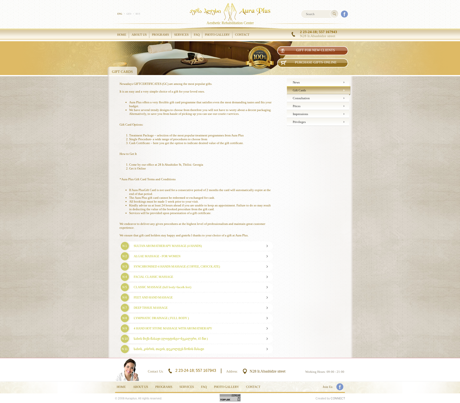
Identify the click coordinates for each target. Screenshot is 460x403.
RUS (138, 14)
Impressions (300, 114)
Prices (296, 106)
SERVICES (181, 34)
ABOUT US (139, 34)
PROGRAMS (160, 34)
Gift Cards (299, 90)
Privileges (299, 122)
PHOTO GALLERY (217, 34)
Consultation (301, 98)
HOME (121, 34)
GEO (128, 14)
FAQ (197, 34)
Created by (330, 398)
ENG (119, 14)
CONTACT (242, 34)
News (296, 82)
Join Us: (328, 387)
